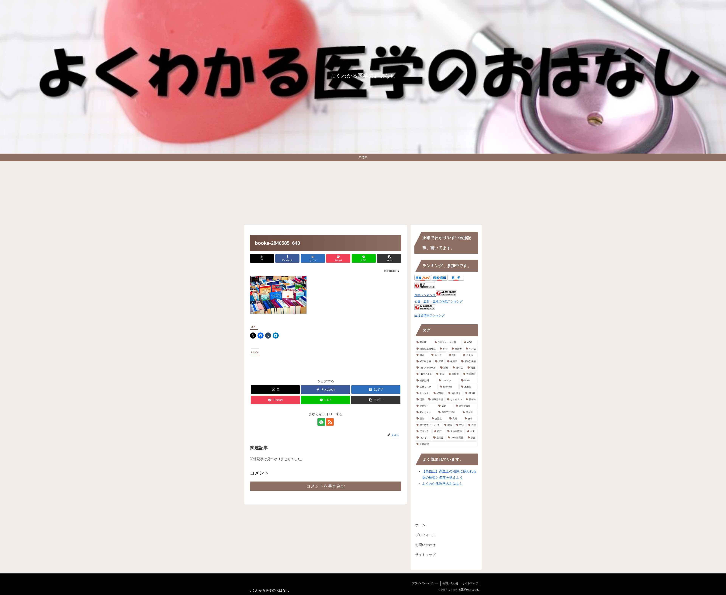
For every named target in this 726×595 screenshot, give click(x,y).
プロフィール (425, 535)
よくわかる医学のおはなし (442, 483)
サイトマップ (425, 555)
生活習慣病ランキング (429, 315)
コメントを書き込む (325, 486)
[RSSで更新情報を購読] (330, 422)
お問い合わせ (425, 545)
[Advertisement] (363, 192)
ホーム (420, 525)
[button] (389, 258)
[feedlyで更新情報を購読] (321, 422)
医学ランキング (425, 295)
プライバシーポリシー (425, 583)
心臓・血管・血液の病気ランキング (438, 301)
